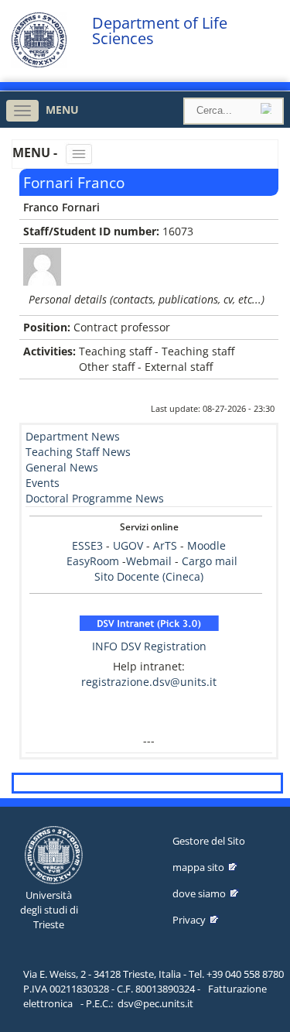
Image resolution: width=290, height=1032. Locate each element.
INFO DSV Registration (149, 646)
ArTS (165, 545)
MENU (62, 109)
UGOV (128, 545)
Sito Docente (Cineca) (148, 576)
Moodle (206, 545)
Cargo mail (209, 561)
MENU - (36, 152)
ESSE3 (87, 545)
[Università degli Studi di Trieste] (39, 64)
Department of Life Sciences (159, 30)
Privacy (189, 920)
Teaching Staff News (78, 451)
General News (62, 467)
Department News (73, 436)
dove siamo (199, 893)
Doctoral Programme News (95, 498)
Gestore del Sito (208, 841)
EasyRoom (94, 561)
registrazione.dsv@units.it (149, 681)
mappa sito (198, 867)
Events (43, 482)
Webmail (149, 561)
